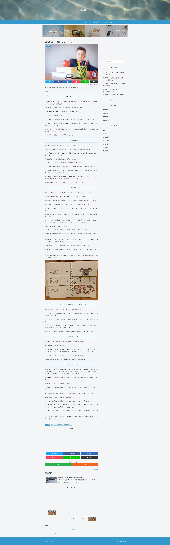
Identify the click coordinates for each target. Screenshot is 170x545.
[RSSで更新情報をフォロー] (85, 464)
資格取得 (48, 424)
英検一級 (105, 144)
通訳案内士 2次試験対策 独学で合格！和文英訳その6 (113, 90)
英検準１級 (69, 424)
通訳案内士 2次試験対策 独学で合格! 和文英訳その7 (114, 84)
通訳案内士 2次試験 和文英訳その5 (113, 95)
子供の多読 (106, 140)
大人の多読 (106, 137)
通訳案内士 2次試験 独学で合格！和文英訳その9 (113, 73)
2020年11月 (106, 113)
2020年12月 (106, 110)
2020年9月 (106, 120)
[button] (124, 62)
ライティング (54, 424)
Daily (104, 130)
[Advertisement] (71, 439)
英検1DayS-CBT (62, 424)
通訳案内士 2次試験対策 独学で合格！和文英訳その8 (113, 79)
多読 (104, 133)
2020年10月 (106, 117)
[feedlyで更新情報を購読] (58, 464)
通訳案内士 (106, 151)
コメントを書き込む (72, 529)
